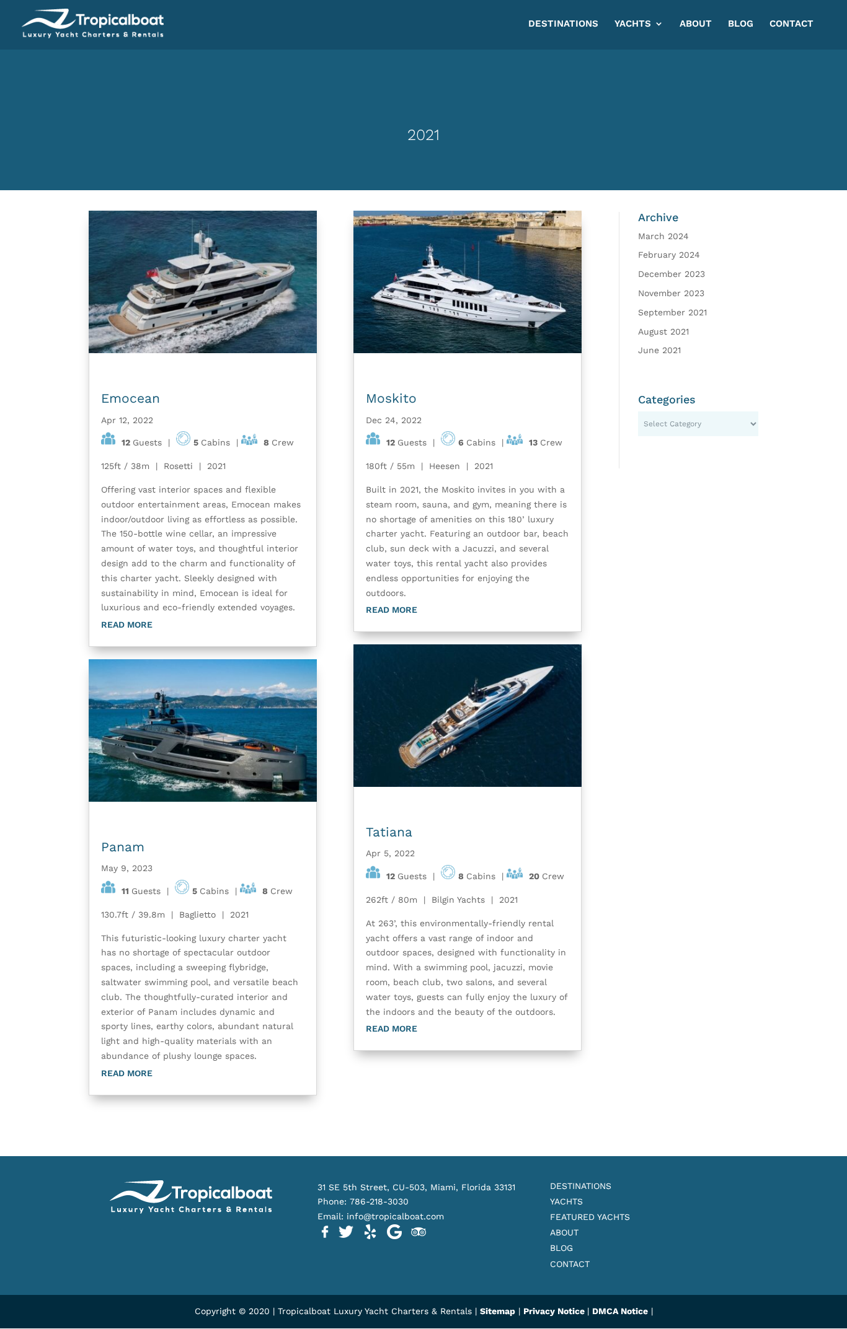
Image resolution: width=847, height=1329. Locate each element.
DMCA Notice (620, 1311)
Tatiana (389, 832)
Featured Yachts (590, 1217)
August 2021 (663, 331)
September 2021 (672, 312)
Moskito (391, 398)
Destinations (563, 24)
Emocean (130, 398)
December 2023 (671, 274)
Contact (791, 24)
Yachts (632, 24)
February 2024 (669, 255)
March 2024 (663, 236)
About (696, 24)
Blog (740, 24)
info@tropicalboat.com (397, 1216)
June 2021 (659, 350)
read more (127, 624)
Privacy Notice (555, 1311)
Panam (122, 846)
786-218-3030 (379, 1201)
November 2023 (671, 293)
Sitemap (497, 1311)
